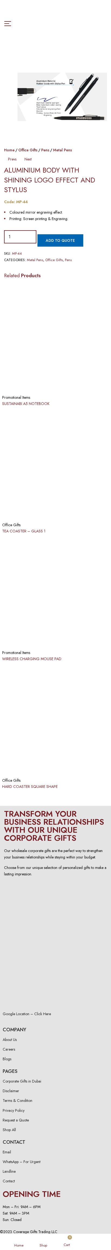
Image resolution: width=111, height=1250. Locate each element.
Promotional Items (16, 397)
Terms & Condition (17, 1100)
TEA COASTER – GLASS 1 (24, 531)
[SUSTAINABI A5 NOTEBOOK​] (55, 338)
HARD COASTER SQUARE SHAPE (30, 786)
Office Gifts (27, 150)
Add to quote (60, 240)
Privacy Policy (14, 1110)
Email (7, 1152)
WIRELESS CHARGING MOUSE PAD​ (31, 658)
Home (9, 150)
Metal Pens (62, 150)
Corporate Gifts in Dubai (22, 1081)
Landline (9, 1171)
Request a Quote (16, 1120)
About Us (10, 1039)
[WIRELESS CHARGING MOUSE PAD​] (55, 593)
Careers (9, 1049)
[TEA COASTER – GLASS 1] (55, 465)
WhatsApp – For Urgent (21, 1161)
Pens (45, 150)
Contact (9, 1181)
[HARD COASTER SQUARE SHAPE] (55, 721)
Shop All (9, 1129)
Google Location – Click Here (27, 1014)
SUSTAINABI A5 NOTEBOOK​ (26, 403)
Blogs (7, 1059)
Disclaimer (11, 1091)
